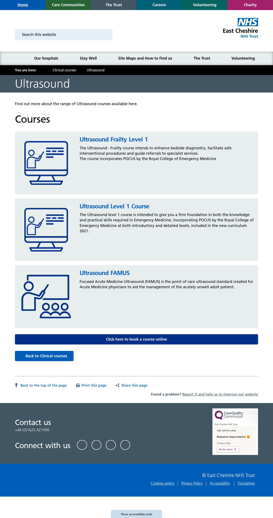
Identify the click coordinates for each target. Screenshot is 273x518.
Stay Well (88, 58)
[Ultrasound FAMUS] (46, 296)
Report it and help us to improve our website (220, 394)
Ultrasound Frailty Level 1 (114, 139)
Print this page (94, 385)
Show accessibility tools (136, 514)
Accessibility (220, 483)
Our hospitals (46, 58)
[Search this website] (107, 34)
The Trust (202, 58)
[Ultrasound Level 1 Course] (46, 229)
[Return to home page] (240, 30)
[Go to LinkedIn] (96, 445)
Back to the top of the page (43, 385)
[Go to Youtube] (111, 445)
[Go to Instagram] (125, 445)
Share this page (134, 385)
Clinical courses (64, 70)
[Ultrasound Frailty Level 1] (46, 163)
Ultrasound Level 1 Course (114, 206)
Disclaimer (246, 483)
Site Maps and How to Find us (145, 58)
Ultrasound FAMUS (105, 273)
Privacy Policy (192, 483)
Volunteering (243, 58)
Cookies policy (162, 483)
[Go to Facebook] (82, 445)
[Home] (20, 58)
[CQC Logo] (229, 418)
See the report (225, 449)
